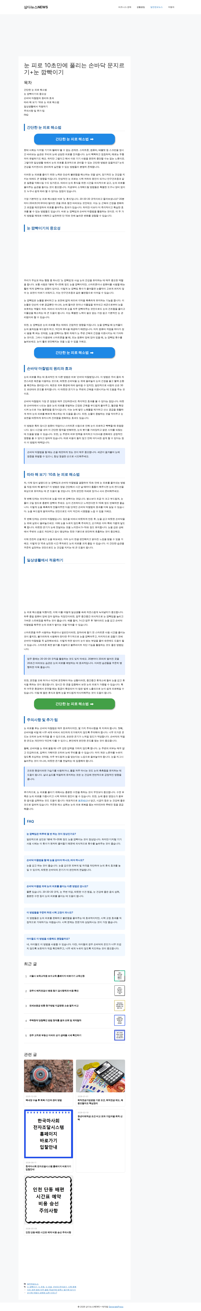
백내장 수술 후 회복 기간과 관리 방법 (44, 1100)
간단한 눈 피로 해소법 (72, 139)
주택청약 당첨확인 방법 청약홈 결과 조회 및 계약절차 (55, 1020)
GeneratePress (116, 1306)
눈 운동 (41, 1287)
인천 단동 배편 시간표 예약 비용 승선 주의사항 (48, 1232)
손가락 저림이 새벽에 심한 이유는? (42, 1293)
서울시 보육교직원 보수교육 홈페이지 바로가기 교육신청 (57, 976)
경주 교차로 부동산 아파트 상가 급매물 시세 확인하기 (55, 1035)
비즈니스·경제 (124, 7)
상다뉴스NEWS (36, 7)
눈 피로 (49, 1287)
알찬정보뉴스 (156, 7)
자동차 (171, 7)
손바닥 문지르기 (60, 1287)
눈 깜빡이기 (32, 1287)
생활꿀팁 (141, 7)
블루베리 (83, 800)
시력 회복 (72, 1287)
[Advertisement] (74, 36)
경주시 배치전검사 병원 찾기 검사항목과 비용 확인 (54, 991)
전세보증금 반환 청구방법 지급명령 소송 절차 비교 (54, 1005)
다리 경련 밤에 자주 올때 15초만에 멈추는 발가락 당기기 (51, 1290)
